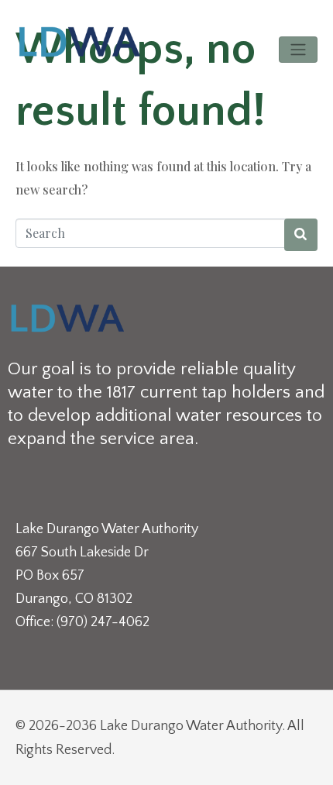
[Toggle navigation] (298, 49)
